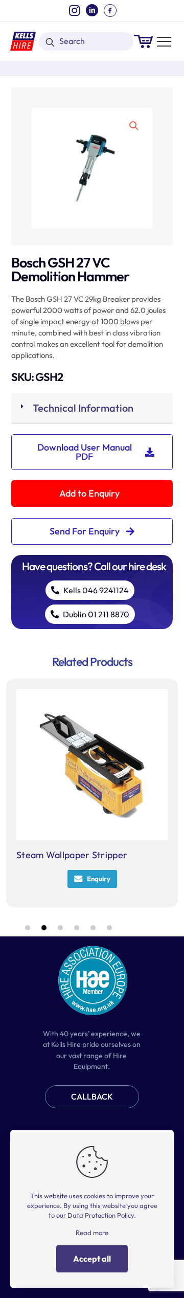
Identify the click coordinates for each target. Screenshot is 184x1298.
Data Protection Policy (100, 1215)
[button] (134, 126)
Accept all (92, 1259)
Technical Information (83, 407)
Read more (92, 1232)
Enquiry (98, 879)
